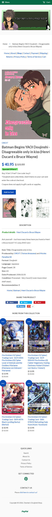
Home (5, 44)
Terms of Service (34, 57)
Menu (7, 2)
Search (26, 453)
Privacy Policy (20, 57)
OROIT (5, 143)
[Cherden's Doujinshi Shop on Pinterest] (26, 480)
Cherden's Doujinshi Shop (33, 503)
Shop (19, 53)
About (13, 53)
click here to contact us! (28, 492)
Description (25, 225)
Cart (48, 2)
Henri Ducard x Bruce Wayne (28, 232)
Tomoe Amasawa (28, 253)
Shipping (43, 53)
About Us (26, 456)
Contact (26, 53)
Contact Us (26, 460)
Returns (9, 57)
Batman (16, 290)
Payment (35, 53)
